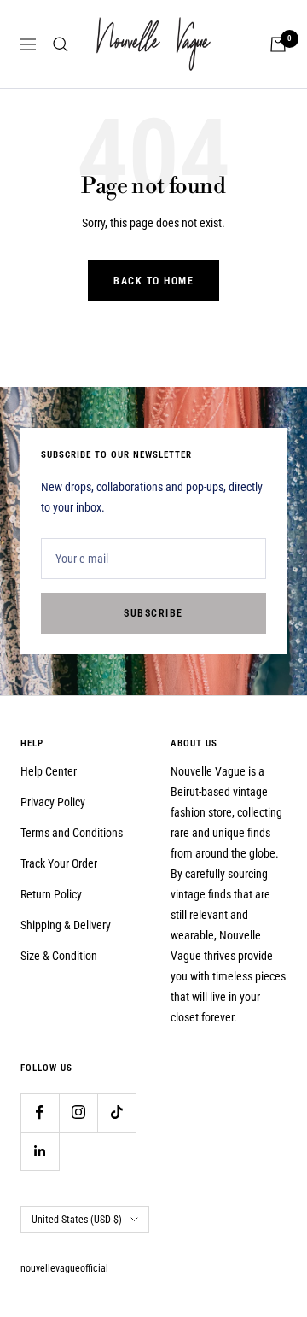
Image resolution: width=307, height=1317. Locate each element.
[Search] (60, 44)
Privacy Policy (52, 802)
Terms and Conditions (71, 833)
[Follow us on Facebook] (39, 1112)
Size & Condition (58, 956)
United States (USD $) (77, 1220)
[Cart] (278, 44)
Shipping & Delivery (65, 925)
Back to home (153, 281)
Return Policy (51, 894)
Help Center (48, 771)
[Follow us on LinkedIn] (39, 1151)
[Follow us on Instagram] (78, 1112)
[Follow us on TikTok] (116, 1112)
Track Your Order (58, 863)
